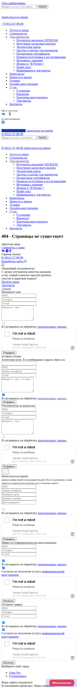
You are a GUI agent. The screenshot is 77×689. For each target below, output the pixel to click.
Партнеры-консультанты (32, 97)
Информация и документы (33, 70)
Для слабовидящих (13, 3)
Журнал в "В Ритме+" (30, 63)
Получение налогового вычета (36, 43)
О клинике (23, 90)
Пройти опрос (10, 281)
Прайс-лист (23, 67)
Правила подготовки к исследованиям (41, 57)
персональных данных (52, 326)
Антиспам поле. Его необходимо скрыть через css (33, 359)
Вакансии (22, 94)
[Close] (5, 471)
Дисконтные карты (28, 47)
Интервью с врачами (29, 60)
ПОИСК (42, 6)
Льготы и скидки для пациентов (37, 50)
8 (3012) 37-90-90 (12, 148)
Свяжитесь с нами (13, 247)
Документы (23, 100)
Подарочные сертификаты (33, 53)
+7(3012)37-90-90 (12, 23)
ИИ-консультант (61, 683)
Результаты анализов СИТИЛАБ (37, 40)
